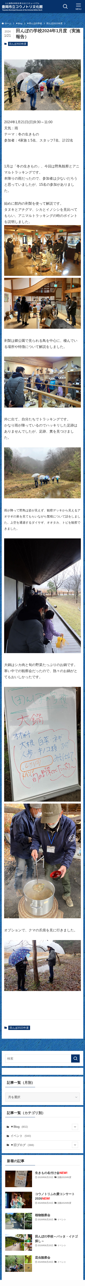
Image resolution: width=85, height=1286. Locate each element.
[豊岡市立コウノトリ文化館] (22, 6)
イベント (20, 1136)
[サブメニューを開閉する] (75, 1127)
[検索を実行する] (75, 1058)
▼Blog (19, 1126)
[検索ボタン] (65, 6)
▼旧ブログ (22, 1145)
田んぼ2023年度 (17, 43)
